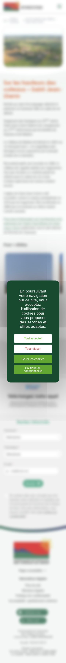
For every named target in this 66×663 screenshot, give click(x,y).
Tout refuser (33, 348)
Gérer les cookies (33, 359)
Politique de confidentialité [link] (33, 369)
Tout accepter (33, 338)
